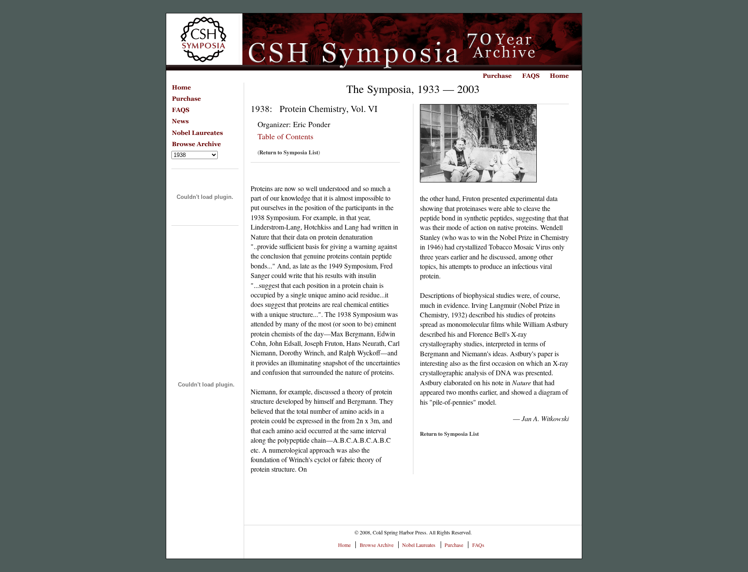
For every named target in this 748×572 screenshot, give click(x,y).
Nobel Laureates (418, 544)
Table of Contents (285, 136)
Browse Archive (376, 544)
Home (344, 544)
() (289, 152)
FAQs (478, 544)
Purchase (454, 544)
